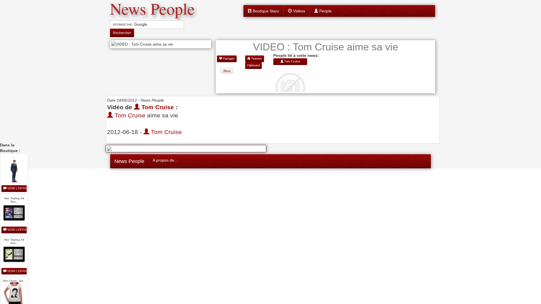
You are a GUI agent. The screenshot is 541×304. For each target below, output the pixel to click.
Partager (228, 58)
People (325, 11)
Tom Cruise (157, 107)
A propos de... (165, 160)
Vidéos (298, 11)
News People (129, 161)
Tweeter (256, 58)
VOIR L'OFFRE (16, 188)
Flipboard (253, 65)
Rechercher (122, 33)
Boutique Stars (265, 11)
